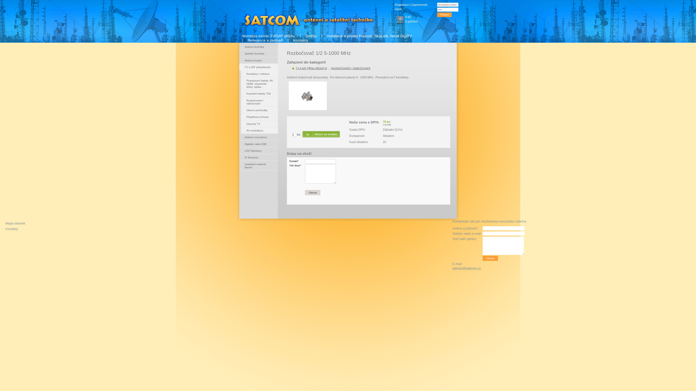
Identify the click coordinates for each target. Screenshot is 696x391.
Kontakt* (294, 161)
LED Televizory (253, 150)
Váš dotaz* (295, 165)
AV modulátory (254, 130)
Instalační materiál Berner (255, 166)
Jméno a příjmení (465, 228)
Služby (311, 36)
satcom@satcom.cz (466, 268)
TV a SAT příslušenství (311, 68)
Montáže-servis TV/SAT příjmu (268, 36)
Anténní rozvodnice (256, 137)
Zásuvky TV (253, 123)
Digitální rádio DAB (255, 144)
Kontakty (300, 40)
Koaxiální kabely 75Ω (258, 93)
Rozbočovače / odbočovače (350, 68)
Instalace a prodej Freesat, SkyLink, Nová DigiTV (369, 36)
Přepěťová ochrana (257, 116)
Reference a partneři (265, 40)
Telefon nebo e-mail (466, 234)
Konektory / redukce (258, 73)
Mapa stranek (15, 223)
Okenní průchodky (257, 110)
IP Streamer (251, 157)
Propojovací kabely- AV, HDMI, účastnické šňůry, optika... (259, 83)
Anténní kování (253, 60)
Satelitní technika (254, 53)
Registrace (402, 4)
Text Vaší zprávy (464, 239)
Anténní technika (254, 46)
